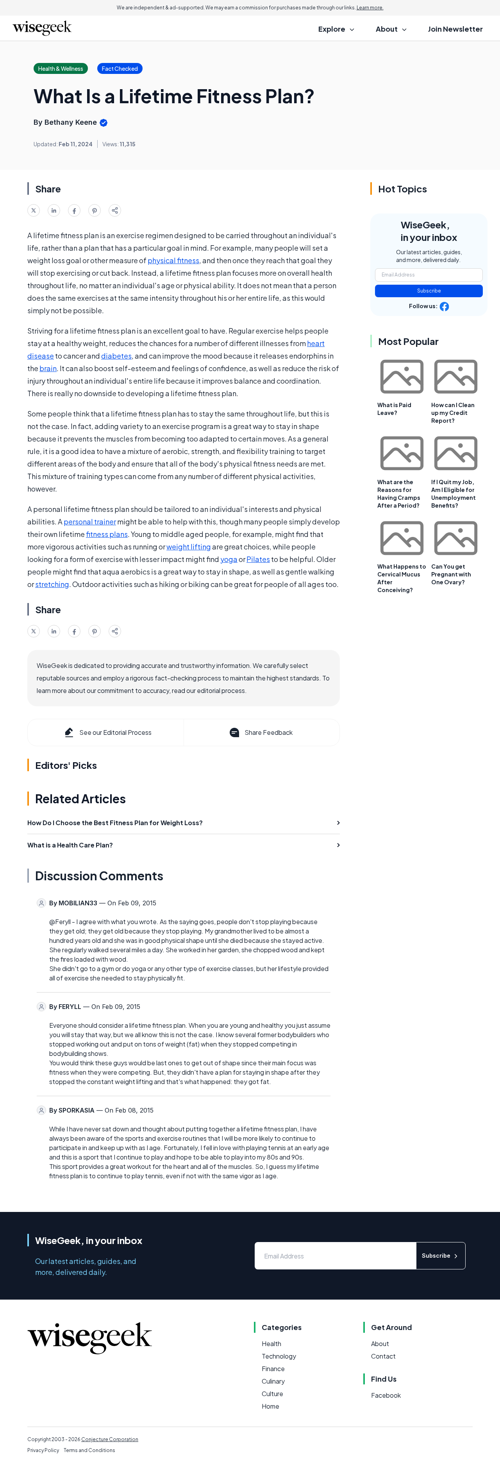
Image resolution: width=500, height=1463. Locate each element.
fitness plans (107, 534)
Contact (383, 1356)
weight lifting (188, 546)
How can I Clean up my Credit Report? (453, 412)
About (380, 1343)
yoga (229, 559)
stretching (52, 584)
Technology (279, 1356)
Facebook (386, 1395)
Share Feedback (269, 732)
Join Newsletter (455, 28)
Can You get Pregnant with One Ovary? (451, 574)
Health (271, 1343)
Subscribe (429, 291)
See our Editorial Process (115, 732)
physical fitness (173, 260)
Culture (272, 1393)
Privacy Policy (43, 1450)
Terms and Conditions (89, 1450)
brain (48, 368)
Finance (273, 1368)
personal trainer (90, 521)
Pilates (258, 559)
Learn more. (370, 8)
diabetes (116, 355)
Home (270, 1406)
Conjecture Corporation (109, 1439)
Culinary (273, 1381)
